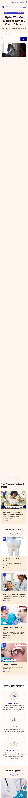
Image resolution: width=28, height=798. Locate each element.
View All (14, 775)
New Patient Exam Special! (14, 594)
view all (14, 534)
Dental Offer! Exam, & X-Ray (13, 629)
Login (20, 6)
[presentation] (3, 506)
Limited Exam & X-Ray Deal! (12, 560)
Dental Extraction (10, 665)
